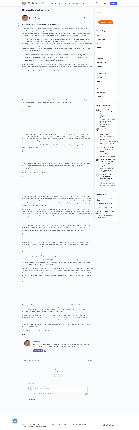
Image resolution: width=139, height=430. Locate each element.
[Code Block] (50, 394)
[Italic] (37, 394)
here (44, 262)
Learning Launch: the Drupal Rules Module (107, 131)
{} (54, 393)
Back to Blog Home (105, 22)
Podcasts (99, 77)
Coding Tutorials (35, 360)
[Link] (53, 394)
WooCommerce (101, 92)
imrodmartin (103, 129)
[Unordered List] (46, 394)
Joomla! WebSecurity (65, 318)
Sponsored (100, 81)
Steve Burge (32, 17)
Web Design (100, 88)
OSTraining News (101, 73)
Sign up (113, 3)
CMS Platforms (101, 35)
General (99, 47)
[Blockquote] (48, 394)
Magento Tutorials (101, 62)
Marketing (99, 66)
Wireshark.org (40, 31)
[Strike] (41, 394)
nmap (36, 262)
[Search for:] (105, 12)
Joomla (99, 54)
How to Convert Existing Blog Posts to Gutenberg (107, 161)
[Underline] (39, 394)
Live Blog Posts (101, 58)
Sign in (106, 3)
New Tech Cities (101, 70)
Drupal (98, 43)
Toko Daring (103, 174)
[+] (57, 393)
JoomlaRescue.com (52, 46)
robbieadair (103, 110)
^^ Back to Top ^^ (108, 418)
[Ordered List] (44, 394)
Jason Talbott (103, 147)
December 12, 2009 (34, 18)
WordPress (100, 96)
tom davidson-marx (105, 159)
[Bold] (35, 394)
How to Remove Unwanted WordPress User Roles (106, 176)
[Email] (45, 350)
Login (85, 383)
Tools (98, 85)
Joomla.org (86, 209)
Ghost (98, 51)
